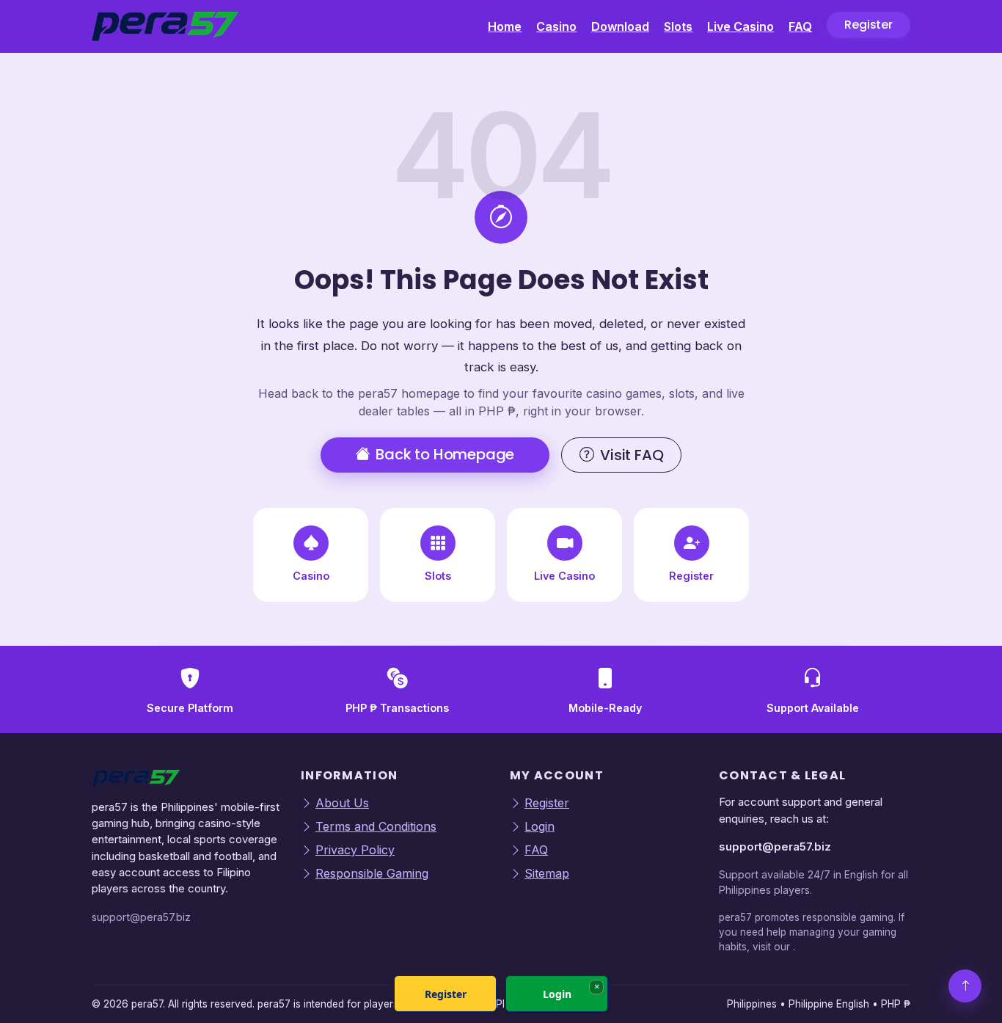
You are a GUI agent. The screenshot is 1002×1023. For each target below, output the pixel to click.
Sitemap (546, 873)
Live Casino (740, 26)
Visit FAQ (631, 455)
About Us (342, 803)
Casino (556, 26)
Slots (678, 26)
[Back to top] (964, 985)
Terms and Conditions (375, 826)
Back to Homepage (445, 454)
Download (620, 26)
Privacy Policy (355, 849)
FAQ (800, 26)
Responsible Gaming (371, 873)
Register (868, 24)
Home (505, 26)
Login (539, 826)
